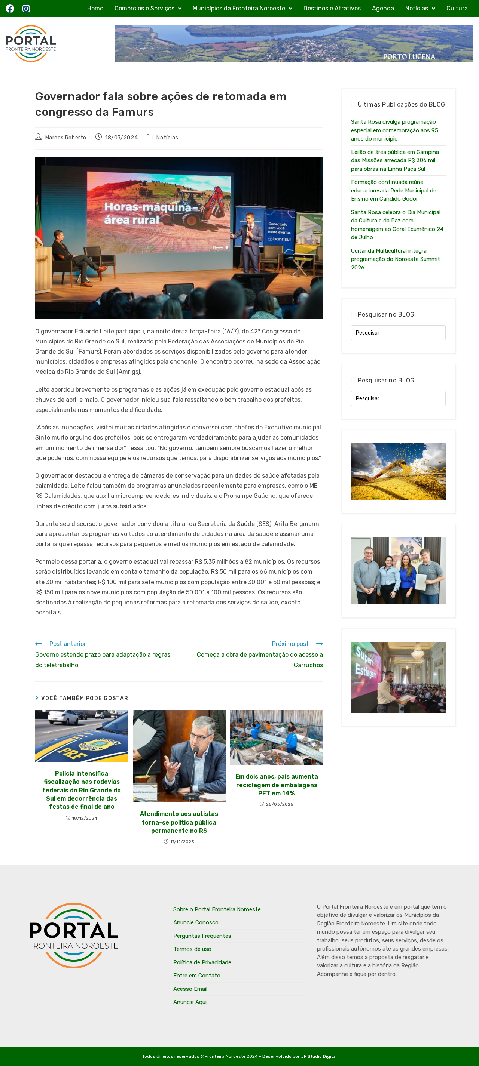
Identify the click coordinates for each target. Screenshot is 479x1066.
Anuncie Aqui (190, 1002)
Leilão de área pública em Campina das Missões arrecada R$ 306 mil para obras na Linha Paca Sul (395, 160)
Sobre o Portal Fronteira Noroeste (217, 909)
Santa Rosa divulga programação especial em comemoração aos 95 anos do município (394, 130)
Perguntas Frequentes (202, 936)
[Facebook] (10, 8)
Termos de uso (192, 949)
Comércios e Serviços (144, 8)
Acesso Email (190, 989)
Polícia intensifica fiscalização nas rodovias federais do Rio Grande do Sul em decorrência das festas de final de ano (81, 790)
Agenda (383, 8)
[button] (148, 8)
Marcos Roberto (65, 138)
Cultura (457, 8)
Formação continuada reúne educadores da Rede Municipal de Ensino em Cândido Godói (393, 190)
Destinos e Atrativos (332, 8)
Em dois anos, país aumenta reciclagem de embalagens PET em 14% (276, 785)
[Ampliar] (313, 166)
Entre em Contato (196, 975)
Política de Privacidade (202, 962)
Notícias (416, 8)
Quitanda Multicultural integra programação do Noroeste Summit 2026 (395, 259)
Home (95, 8)
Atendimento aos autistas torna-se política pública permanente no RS (179, 822)
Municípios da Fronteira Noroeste (239, 8)
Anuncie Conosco (196, 922)
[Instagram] (26, 8)
